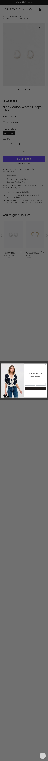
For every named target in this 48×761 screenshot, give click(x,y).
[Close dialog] (45, 364)
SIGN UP (35, 388)
